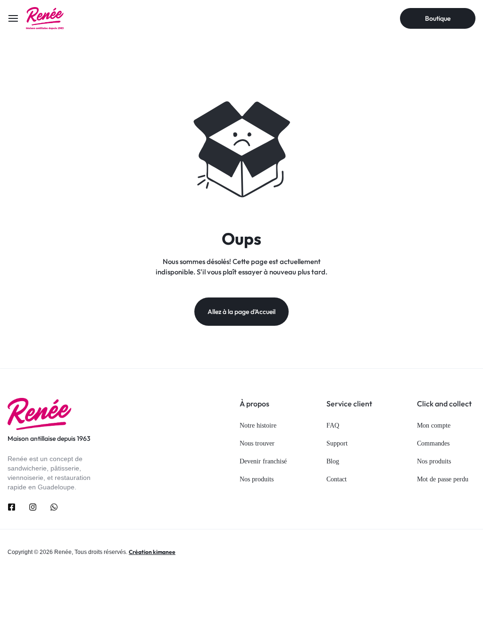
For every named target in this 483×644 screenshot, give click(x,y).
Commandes (433, 443)
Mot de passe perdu (442, 479)
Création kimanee (152, 551)
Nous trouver (257, 443)
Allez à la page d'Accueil (241, 311)
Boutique (437, 18)
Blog (332, 461)
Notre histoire (258, 425)
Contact (336, 479)
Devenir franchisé (263, 461)
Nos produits (257, 479)
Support (337, 443)
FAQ (332, 425)
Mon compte (433, 425)
